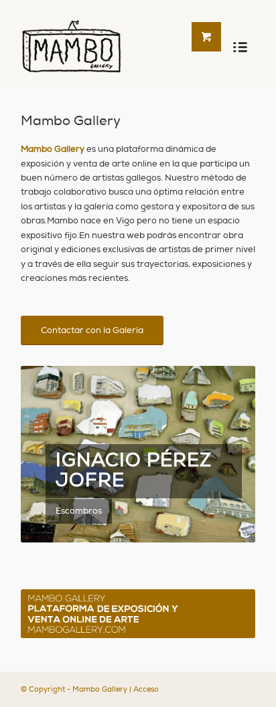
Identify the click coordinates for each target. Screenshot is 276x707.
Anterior (51, 454)
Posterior (225, 454)
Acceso (146, 689)
